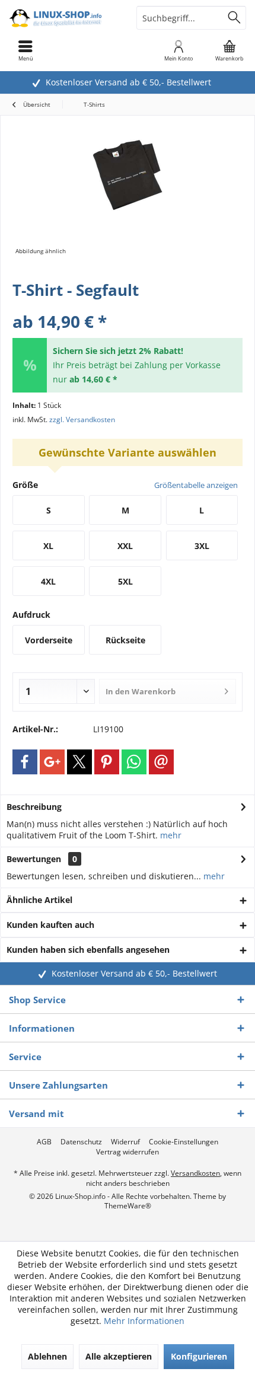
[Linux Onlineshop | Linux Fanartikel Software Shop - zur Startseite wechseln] (64, 18)
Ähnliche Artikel (39, 899)
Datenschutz (81, 1142)
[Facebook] (24, 761)
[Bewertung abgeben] (127, 305)
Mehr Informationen (144, 1320)
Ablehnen (47, 1356)
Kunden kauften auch (50, 924)
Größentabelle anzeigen (196, 485)
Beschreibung (34, 806)
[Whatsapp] (134, 761)
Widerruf (125, 1142)
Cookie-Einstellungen (183, 1142)
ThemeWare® (127, 1206)
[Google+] (52, 761)
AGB (44, 1142)
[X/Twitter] (79, 761)
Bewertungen (34, 858)
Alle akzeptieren (118, 1356)
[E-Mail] (161, 761)
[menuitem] (229, 50)
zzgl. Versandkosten (82, 419)
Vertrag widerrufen (127, 1152)
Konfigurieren (199, 1356)
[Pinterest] (106, 761)
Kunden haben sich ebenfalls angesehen (88, 949)
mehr (170, 835)
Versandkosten (195, 1173)
